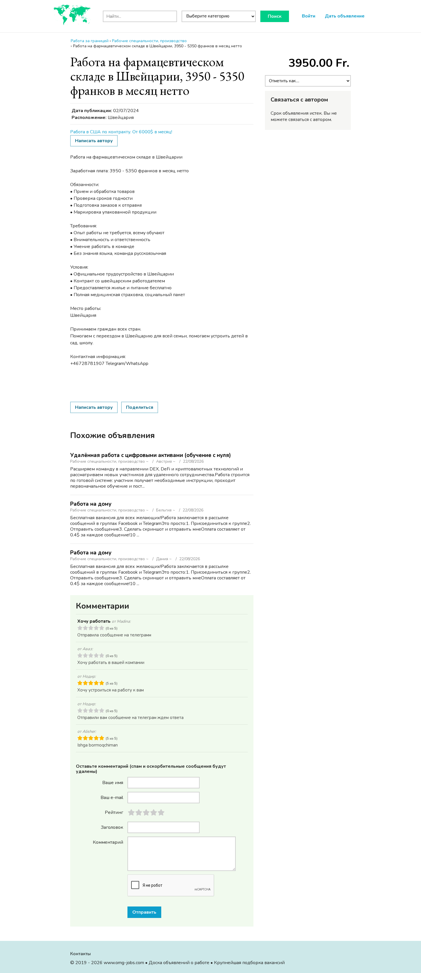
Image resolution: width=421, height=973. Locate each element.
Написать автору (94, 141)
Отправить (144, 912)
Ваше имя (112, 782)
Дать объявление (345, 16)
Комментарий (108, 842)
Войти (308, 16)
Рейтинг (114, 812)
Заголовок (112, 827)
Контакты (80, 954)
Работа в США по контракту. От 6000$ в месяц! (121, 132)
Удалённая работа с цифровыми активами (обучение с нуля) (150, 455)
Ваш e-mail (112, 797)
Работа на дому (90, 504)
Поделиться (139, 407)
